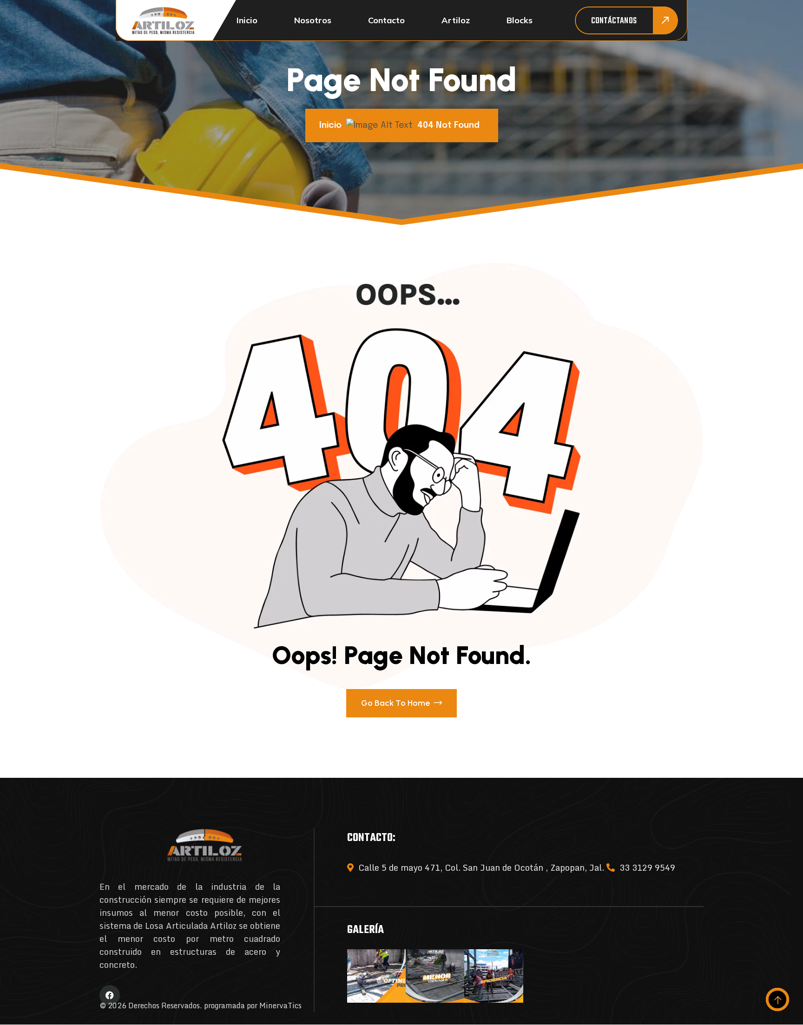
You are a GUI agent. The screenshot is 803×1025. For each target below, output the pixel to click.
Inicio (247, 20)
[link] (376, 976)
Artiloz (455, 20)
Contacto (386, 20)
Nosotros (312, 20)
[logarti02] (163, 20)
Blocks (520, 20)
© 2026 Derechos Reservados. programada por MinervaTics (200, 1005)
